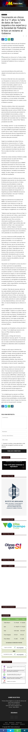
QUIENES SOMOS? (15, 724)
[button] (2, 9)
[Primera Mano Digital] (14, 3)
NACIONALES (8, 12)
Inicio (2, 12)
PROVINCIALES (19, 722)
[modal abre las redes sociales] (12, 39)
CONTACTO (22, 724)
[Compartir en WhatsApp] (9, 39)
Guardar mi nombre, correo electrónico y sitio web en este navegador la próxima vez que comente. (13, 445)
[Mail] (16, 717)
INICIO (6, 722)
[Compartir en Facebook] (2, 39)
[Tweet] (6, 39)
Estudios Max (23, 727)
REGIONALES (11, 722)
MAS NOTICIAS (6, 724)
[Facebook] (12, 717)
